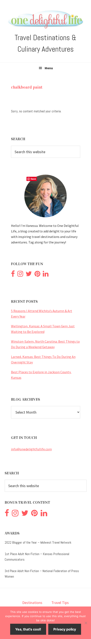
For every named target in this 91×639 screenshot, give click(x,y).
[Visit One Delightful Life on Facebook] (13, 275)
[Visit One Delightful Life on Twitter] (29, 275)
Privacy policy (64, 629)
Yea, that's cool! (28, 629)
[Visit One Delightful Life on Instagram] (20, 275)
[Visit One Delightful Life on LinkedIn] (45, 275)
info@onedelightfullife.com (31, 449)
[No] (86, 623)
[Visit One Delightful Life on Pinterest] (37, 275)
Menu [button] (49, 68)
